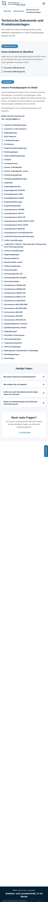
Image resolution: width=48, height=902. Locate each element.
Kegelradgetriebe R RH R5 (14, 190)
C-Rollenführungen (11, 140)
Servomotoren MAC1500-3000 (15, 304)
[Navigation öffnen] (43, 3)
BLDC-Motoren (10, 137)
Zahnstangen (9, 358)
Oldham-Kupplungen (12, 266)
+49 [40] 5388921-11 (12, 119)
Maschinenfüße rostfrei (13, 262)
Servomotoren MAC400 (13, 316)
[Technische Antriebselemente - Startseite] (13, 3)
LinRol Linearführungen (13, 240)
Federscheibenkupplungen (14, 156)
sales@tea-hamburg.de (16, 116)
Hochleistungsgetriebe (13, 175)
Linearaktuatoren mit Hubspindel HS (18, 233)
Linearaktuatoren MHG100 (14, 229)
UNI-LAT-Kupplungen (12, 347)
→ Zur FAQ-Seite (24, 433)
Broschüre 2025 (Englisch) (14, 72)
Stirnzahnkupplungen (12, 339)
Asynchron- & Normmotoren (15, 129)
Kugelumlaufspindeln (12, 206)
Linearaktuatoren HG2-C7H (14, 217)
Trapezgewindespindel (13, 343)
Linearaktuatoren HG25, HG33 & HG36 (19, 221)
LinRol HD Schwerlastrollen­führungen (19, 236)
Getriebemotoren (11, 163)
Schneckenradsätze (12, 281)
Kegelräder (8, 183)
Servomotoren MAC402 (13, 312)
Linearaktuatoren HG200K (14, 210)
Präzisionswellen (11, 270)
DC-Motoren (9, 144)
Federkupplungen (11, 152)
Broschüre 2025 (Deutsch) (14, 68)
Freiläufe (7, 160)
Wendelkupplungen (11, 354)
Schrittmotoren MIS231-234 (14, 293)
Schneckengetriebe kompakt (15, 278)
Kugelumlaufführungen (13, 202)
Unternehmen (18, 11)
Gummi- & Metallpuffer (13, 167)
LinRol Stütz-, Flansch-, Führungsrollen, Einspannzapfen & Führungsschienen (25, 245)
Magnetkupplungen (11, 254)
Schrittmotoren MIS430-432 (14, 285)
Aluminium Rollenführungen (15, 125)
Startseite (7, 11)
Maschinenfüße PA (11, 258)
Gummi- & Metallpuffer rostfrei (16, 171)
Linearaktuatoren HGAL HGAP (16, 225)
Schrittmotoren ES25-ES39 (14, 301)
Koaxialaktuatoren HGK (13, 194)
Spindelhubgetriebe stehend (15, 327)
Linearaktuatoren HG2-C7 (14, 213)
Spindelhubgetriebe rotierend (15, 324)
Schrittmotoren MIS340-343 (14, 289)
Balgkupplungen (10, 133)
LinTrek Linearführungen (14, 251)
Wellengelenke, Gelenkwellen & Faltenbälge (21, 351)
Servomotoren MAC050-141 (15, 320)
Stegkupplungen (10, 331)
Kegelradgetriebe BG (12, 186)
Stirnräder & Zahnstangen (14, 335)
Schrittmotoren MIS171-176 (14, 297)
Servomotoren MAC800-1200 (15, 308)
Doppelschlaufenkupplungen (15, 148)
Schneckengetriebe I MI (13, 274)
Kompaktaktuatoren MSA (14, 198)
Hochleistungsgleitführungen (15, 179)
